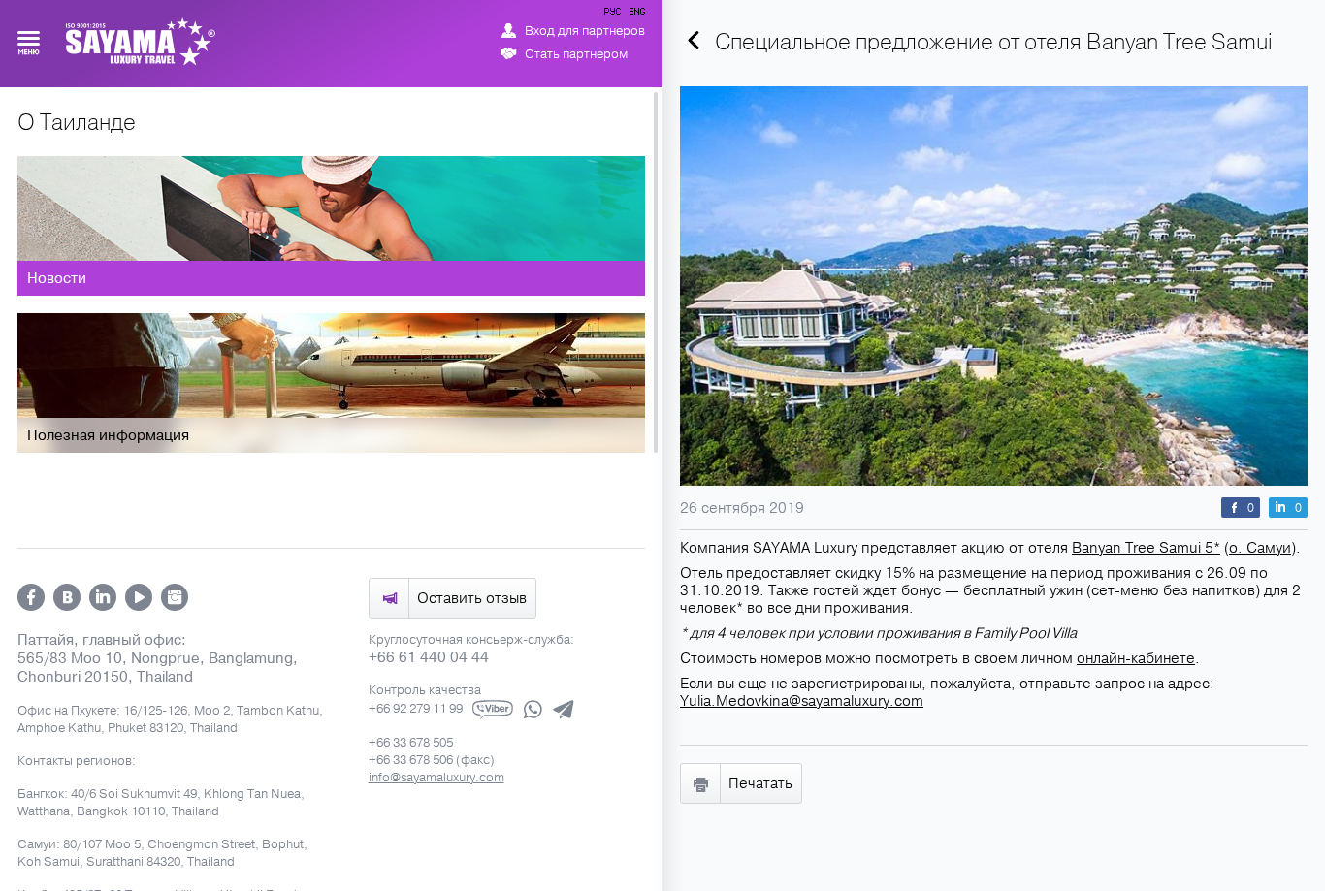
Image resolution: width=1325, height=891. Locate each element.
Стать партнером (576, 54)
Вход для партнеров (585, 31)
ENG (635, 14)
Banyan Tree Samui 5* (1146, 547)
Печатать (760, 783)
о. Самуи (1260, 547)
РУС (614, 14)
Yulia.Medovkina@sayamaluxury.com (801, 701)
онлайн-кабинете (1136, 658)
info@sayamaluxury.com (436, 777)
